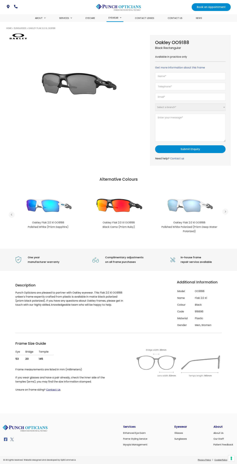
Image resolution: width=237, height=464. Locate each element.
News (199, 18)
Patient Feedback (223, 444)
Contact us (177, 158)
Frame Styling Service (135, 438)
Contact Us (175, 18)
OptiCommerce (68, 460)
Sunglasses (20, 28)
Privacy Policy (204, 460)
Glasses (178, 433)
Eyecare (90, 18)
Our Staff (218, 438)
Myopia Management (135, 444)
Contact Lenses (144, 18)
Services (64, 18)
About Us (218, 433)
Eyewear (113, 17)
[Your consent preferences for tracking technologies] (231, 458)
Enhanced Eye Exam (134, 433)
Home (9, 28)
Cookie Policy (220, 460)
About (39, 18)
